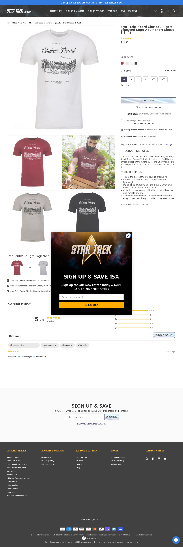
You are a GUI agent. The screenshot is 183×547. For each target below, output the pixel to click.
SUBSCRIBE (91, 305)
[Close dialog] (128, 235)
